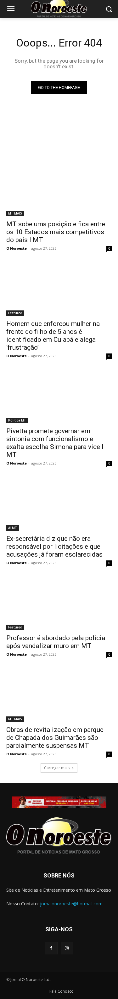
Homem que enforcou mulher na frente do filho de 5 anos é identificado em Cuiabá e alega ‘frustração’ (53, 335)
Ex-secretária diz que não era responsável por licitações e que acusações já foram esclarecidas (54, 546)
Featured (15, 313)
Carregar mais (57, 768)
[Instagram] (67, 948)
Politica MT (17, 420)
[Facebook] (51, 948)
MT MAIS (15, 213)
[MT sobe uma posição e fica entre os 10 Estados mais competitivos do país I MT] (59, 189)
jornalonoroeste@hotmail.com (71, 904)
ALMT (12, 528)
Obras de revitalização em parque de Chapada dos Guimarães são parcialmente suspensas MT (55, 737)
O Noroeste (16, 248)
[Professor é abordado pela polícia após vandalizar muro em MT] (59, 603)
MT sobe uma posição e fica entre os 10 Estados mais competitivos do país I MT (55, 232)
